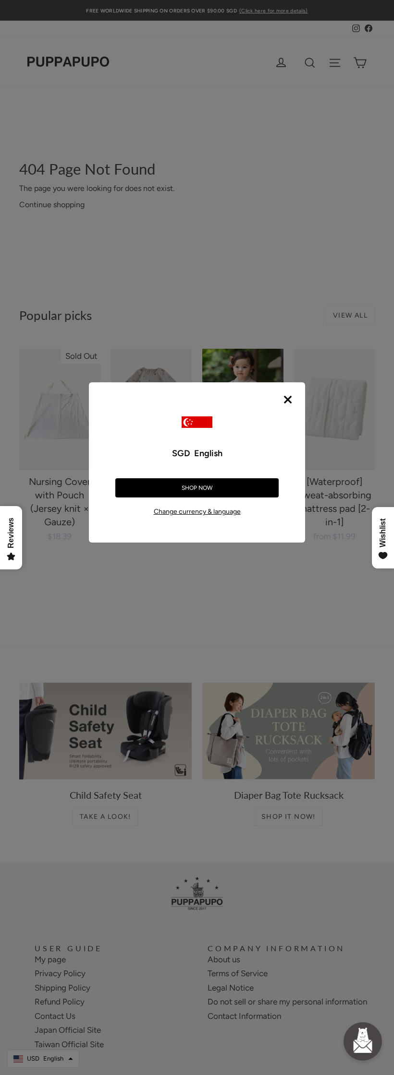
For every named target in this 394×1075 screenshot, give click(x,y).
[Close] (287, 399)
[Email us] (363, 1041)
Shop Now (197, 487)
